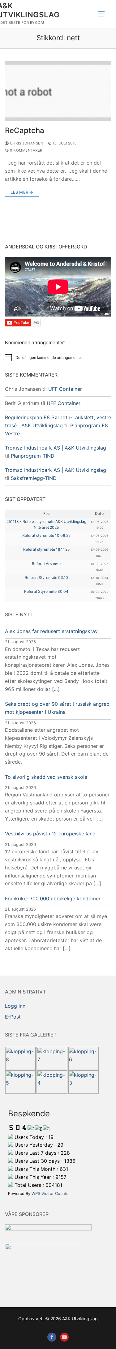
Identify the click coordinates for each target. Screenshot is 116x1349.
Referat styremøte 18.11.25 (46, 549)
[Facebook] (51, 1337)
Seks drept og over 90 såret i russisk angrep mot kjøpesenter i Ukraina (57, 708)
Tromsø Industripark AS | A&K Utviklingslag (55, 448)
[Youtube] (64, 1337)
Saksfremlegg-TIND (34, 478)
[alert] (58, 357)
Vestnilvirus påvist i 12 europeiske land (50, 833)
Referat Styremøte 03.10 (46, 577)
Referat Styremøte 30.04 (46, 591)
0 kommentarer (25, 150)
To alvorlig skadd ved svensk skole (46, 777)
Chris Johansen (26, 143)
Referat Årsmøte (46, 563)
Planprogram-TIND (32, 456)
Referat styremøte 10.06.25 (46, 535)
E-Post (13, 1017)
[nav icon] (101, 13)
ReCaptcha (24, 130)
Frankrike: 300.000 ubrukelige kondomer (53, 898)
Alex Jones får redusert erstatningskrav (51, 631)
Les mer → (22, 192)
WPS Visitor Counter (51, 1193)
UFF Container (65, 389)
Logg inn (15, 1006)
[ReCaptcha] (58, 91)
